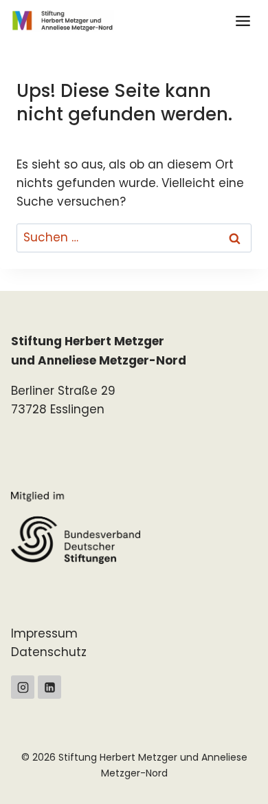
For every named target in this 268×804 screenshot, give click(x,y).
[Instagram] (22, 687)
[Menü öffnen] (242, 20)
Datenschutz (49, 652)
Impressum (44, 633)
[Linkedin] (49, 687)
